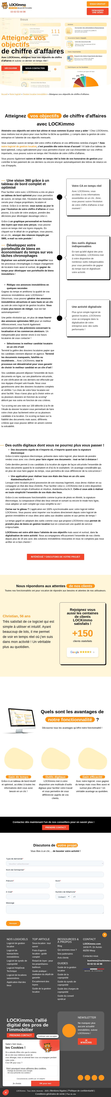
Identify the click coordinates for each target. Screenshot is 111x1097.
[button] (81, 8)
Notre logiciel (15, 94)
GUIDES (63, 963)
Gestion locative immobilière (35, 94)
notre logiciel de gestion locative (19, 146)
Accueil (4, 94)
